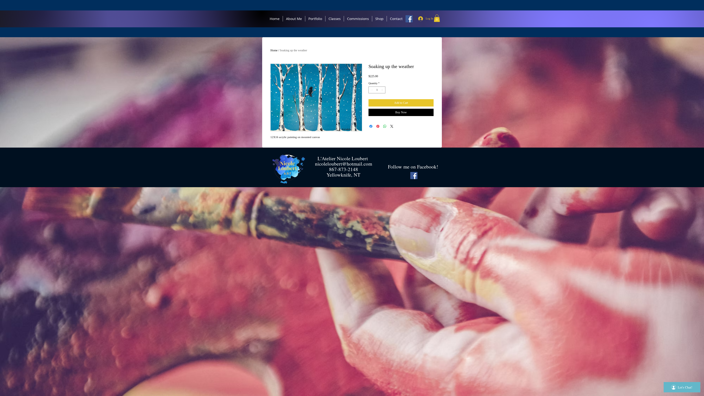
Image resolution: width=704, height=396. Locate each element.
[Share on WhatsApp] (385, 126)
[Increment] (382, 90)
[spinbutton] (377, 90)
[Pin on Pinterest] (378, 126)
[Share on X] (392, 126)
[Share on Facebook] (371, 126)
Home (274, 50)
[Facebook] (409, 18)
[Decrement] (371, 90)
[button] (437, 18)
